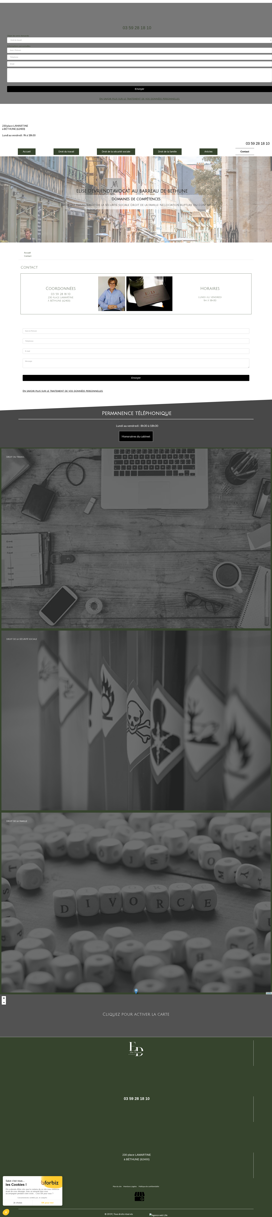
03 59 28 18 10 (137, 27)
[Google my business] (139, 1204)
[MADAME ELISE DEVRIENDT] (136, 12)
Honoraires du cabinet (136, 436)
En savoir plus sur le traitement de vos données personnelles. (139, 98)
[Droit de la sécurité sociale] (136, 810)
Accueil (27, 252)
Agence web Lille (141, 1214)
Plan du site (117, 1186)
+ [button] (4, 998)
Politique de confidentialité (149, 1186)
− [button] (4, 1002)
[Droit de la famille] (136, 992)
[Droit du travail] (136, 628)
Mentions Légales (130, 1186)
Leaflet (269, 993)
